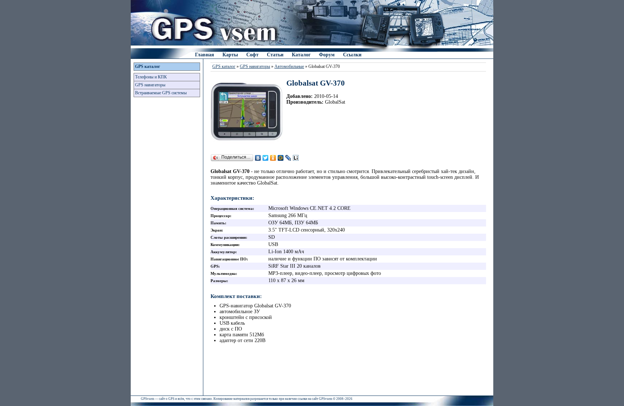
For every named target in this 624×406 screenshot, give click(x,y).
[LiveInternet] (296, 158)
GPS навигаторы (150, 84)
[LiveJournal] (288, 158)
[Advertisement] (167, 214)
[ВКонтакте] (258, 158)
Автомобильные (289, 66)
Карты (230, 54)
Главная (204, 54)
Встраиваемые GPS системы (161, 92)
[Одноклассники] (273, 158)
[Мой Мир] (281, 158)
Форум (327, 54)
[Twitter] (265, 158)
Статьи (275, 54)
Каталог (301, 54)
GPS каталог (147, 66)
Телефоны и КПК (151, 76)
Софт (252, 54)
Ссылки (352, 54)
